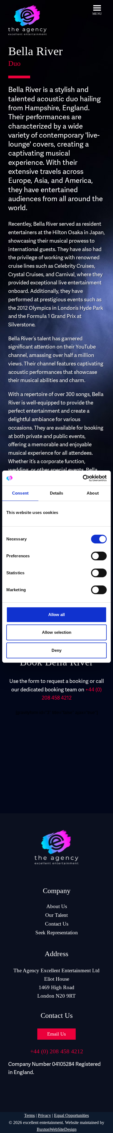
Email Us (56, 1034)
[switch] (99, 556)
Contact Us (56, 924)
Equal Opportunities (71, 1115)
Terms (29, 1115)
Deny (56, 650)
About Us (56, 906)
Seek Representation (56, 932)
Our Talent (56, 915)
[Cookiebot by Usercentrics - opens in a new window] (83, 478)
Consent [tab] (20, 493)
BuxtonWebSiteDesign (57, 1129)
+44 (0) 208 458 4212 (56, 1051)
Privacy (44, 1115)
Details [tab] (56, 493)
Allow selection (56, 632)
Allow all (56, 614)
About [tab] (93, 493)
